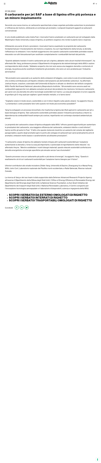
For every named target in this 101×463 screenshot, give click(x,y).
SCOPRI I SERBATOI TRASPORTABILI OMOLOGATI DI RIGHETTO (50, 200)
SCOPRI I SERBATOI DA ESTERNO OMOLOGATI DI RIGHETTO (48, 194)
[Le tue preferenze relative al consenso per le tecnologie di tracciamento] (97, 459)
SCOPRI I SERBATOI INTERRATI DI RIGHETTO (38, 197)
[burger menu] (4, 4)
